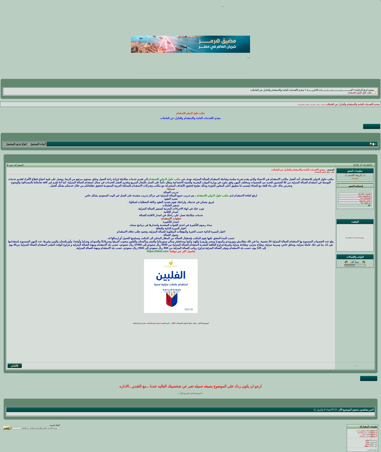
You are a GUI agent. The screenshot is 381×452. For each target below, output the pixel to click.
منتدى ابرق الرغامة (364, 90)
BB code (372, 440)
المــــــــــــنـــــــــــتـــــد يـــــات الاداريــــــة (330, 90)
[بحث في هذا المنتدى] (376, 144)
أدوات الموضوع (38, 144)
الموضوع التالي (184, 393)
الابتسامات (373, 442)
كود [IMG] (373, 444)
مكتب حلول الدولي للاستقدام (186, 323)
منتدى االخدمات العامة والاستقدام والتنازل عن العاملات (277, 90)
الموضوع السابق (196, 393)
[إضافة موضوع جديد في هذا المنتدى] (373, 144)
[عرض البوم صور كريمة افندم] (356, 366)
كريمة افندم (355, 175)
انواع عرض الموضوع (16, 144)
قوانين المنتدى (372, 450)
